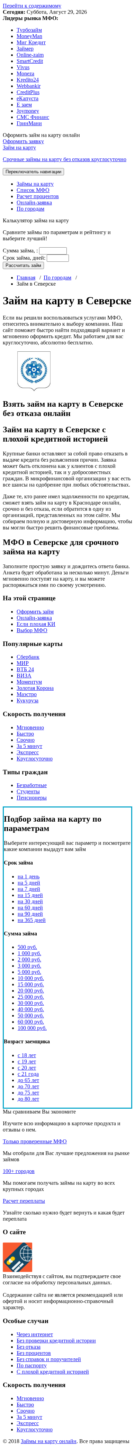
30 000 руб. (31, 1003)
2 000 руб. (29, 959)
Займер (25, 49)
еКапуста (27, 98)
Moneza (25, 73)
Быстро (25, 734)
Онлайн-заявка (34, 202)
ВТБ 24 (25, 669)
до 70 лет (28, 1086)
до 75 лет (28, 1093)
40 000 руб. (31, 1009)
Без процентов (34, 1353)
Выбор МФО (32, 630)
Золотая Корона (35, 688)
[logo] (17, 1270)
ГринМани (29, 123)
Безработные (32, 785)
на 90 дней (30, 914)
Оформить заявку (23, 141)
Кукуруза (27, 700)
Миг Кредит (31, 42)
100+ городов (19, 1171)
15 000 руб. (31, 984)
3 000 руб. (29, 966)
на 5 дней (29, 883)
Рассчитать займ (23, 265)
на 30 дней (30, 901)
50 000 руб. (31, 1015)
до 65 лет (28, 1080)
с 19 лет (27, 1061)
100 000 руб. (32, 1028)
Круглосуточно (35, 758)
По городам (30, 209)
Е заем (24, 105)
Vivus (23, 67)
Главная (26, 277)
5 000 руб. (29, 972)
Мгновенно (30, 727)
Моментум (29, 682)
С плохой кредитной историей (53, 1372)
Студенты (28, 791)
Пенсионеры (32, 798)
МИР (23, 663)
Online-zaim (30, 55)
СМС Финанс (33, 117)
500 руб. (27, 947)
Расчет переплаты (24, 1201)
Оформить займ (35, 612)
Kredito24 (28, 80)
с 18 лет (27, 1055)
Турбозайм (29, 30)
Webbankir (28, 86)
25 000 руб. (31, 997)
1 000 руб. (29, 953)
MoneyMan (29, 36)
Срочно (26, 740)
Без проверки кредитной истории (56, 1340)
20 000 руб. (31, 991)
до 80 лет (28, 1099)
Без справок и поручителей (49, 1359)
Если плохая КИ (36, 624)
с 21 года (28, 1074)
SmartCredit (30, 61)
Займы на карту (35, 184)
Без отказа (28, 1347)
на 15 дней (30, 895)
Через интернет (35, 1334)
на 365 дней (32, 920)
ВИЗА (24, 675)
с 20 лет (27, 1068)
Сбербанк (28, 657)
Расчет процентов (38, 196)
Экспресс (28, 752)
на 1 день (28, 876)
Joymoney (28, 111)
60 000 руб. (31, 1022)
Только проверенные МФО (35, 1141)
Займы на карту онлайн (48, 1441)
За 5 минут (29, 746)
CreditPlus (28, 92)
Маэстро (27, 694)
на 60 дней (30, 908)
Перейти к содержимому (32, 6)
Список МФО (33, 190)
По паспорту (32, 1365)
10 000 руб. (31, 978)
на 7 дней (29, 889)
